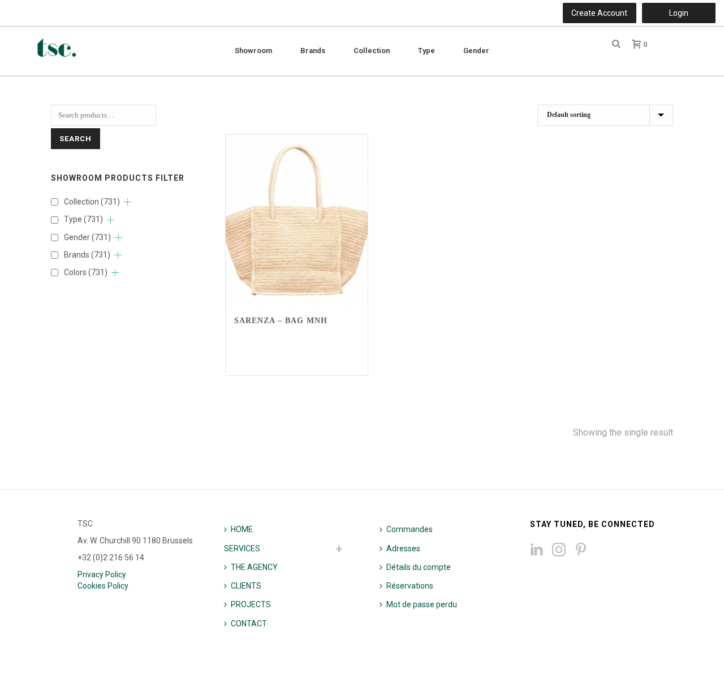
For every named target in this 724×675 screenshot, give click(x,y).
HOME (242, 529)
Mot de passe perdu (421, 604)
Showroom (253, 50)
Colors (85, 272)
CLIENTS (246, 585)
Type (426, 50)
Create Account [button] (599, 13)
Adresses (403, 548)
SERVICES (242, 548)
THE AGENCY (254, 567)
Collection (372, 50)
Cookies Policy (102, 585)
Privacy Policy (101, 574)
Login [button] (678, 13)
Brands (312, 50)
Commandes (409, 529)
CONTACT (249, 623)
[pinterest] (581, 550)
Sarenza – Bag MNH (280, 320)
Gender (476, 50)
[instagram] (559, 550)
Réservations (409, 585)
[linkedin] (537, 550)
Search (75, 138)
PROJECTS (251, 604)
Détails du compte (418, 567)
